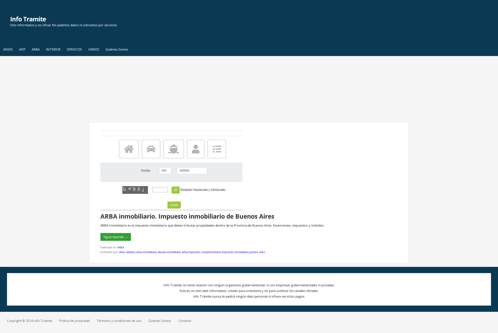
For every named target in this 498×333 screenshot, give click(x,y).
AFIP (22, 49)
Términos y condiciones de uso (118, 321)
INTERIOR (53, 49)
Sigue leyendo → (115, 237)
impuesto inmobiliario (235, 252)
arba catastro (127, 252)
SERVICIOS (74, 49)
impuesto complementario (204, 252)
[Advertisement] (249, 89)
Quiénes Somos (116, 49)
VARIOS (93, 49)
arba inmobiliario (146, 252)
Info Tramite (28, 19)
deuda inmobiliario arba (173, 252)
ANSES (8, 49)
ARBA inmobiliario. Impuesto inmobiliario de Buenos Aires (187, 216)
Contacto (184, 321)
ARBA (36, 49)
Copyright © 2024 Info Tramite (29, 321)
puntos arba (257, 252)
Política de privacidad (74, 321)
